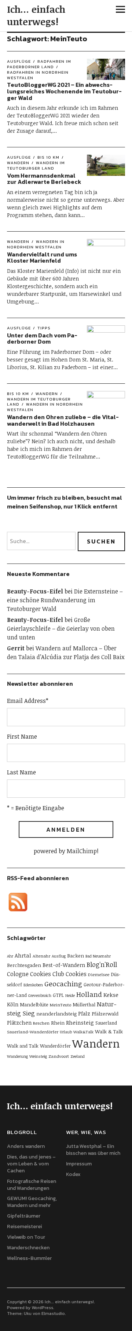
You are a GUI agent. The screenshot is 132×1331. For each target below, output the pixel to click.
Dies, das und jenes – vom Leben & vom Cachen (31, 1164)
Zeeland (77, 1056)
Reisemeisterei (24, 1226)
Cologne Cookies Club (35, 974)
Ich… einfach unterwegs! (36, 15)
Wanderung (17, 1056)
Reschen (41, 1023)
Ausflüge (19, 61)
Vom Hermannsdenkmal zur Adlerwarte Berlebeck (44, 178)
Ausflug (59, 956)
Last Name (21, 772)
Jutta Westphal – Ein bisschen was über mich (93, 1149)
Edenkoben (33, 984)
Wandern (18, 241)
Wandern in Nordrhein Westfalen (36, 244)
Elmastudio (53, 1313)
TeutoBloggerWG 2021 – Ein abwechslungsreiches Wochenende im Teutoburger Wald (64, 91)
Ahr (10, 956)
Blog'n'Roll (102, 964)
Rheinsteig (80, 1022)
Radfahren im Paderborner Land (39, 64)
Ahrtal (23, 955)
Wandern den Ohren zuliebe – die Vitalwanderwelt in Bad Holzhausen (63, 420)
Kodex (73, 1174)
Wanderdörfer (55, 1045)
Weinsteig (38, 1056)
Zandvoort (58, 1056)
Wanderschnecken (28, 1247)
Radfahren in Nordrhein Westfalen (38, 75)
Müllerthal (84, 1004)
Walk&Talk (83, 1031)
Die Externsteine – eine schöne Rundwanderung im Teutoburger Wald (65, 600)
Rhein (58, 1022)
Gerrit (16, 648)
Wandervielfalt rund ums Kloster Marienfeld (42, 257)
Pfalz (84, 1013)
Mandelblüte (34, 1004)
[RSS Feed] (18, 902)
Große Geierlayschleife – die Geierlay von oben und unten (61, 628)
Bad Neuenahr (98, 956)
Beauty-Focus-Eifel (35, 591)
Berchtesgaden (24, 965)
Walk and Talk (22, 1045)
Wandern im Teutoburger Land (36, 165)
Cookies (76, 974)
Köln (12, 1004)
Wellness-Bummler (29, 1258)
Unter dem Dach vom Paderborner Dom (42, 338)
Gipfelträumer (23, 1216)
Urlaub (66, 1031)
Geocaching (63, 983)
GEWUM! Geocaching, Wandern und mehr (32, 1202)
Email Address (27, 701)
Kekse (110, 994)
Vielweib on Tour (26, 1237)
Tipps (44, 328)
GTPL (58, 995)
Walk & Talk (109, 1031)
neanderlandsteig (56, 1013)
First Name (22, 736)
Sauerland (106, 1022)
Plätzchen (19, 1022)
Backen (75, 955)
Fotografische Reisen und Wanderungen (31, 1184)
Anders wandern (26, 1146)
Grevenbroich (39, 995)
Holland (89, 994)
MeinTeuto (60, 1004)
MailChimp (82, 851)
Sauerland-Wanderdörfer (32, 1031)
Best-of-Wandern (64, 965)
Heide (70, 995)
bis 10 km (48, 157)
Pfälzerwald (105, 1013)
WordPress (42, 1307)
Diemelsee (98, 974)
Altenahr (41, 956)
